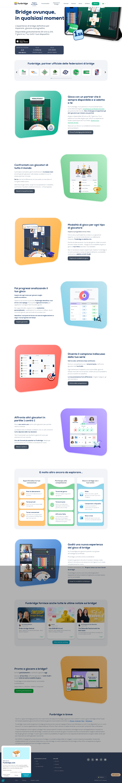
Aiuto (80, 3)
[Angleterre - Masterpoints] (45, 72)
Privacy (24, 780)
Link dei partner (39, 766)
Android (78, 721)
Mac (82, 721)
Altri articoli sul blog (61, 642)
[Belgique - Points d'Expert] (55, 72)
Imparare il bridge (56, 3)
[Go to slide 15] (66, 78)
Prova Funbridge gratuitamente (80, 132)
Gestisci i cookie (35, 780)
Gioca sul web (58, 767)
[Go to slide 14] (65, 78)
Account (57, 761)
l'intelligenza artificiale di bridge (93, 109)
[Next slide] (105, 72)
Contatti (57, 764)
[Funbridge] (21, 3)
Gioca (96, 3)
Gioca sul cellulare (59, 770)
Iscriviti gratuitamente (24, 691)
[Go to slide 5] (55, 78)
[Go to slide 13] (64, 78)
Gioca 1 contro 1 (21, 447)
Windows (89, 721)
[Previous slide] (16, 72)
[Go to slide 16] (67, 78)
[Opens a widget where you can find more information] (116, 775)
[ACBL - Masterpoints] (65, 72)
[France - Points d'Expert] (24, 72)
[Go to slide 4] (54, 78)
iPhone (72, 721)
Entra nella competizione (78, 383)
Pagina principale (34, 3)
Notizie (73, 3)
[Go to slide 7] (57, 78)
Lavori (37, 763)
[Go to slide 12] (63, 78)
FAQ (37, 761)
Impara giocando (22, 322)
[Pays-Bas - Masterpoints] (34, 72)
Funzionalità (45, 3)
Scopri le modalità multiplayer (80, 581)
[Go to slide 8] (58, 78)
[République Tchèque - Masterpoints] (97, 72)
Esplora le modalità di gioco (79, 258)
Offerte (87, 3)
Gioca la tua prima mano (24, 191)
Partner (66, 3)
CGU (16, 780)
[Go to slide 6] (56, 78)
